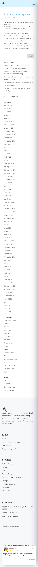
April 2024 (7, 196)
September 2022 (9, 257)
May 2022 (7, 270)
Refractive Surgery (10, 359)
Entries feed (8, 384)
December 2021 (9, 286)
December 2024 (9, 170)
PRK (5, 356)
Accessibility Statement (11, 449)
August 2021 (8, 299)
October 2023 (8, 215)
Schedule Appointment (11, 442)
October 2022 (8, 254)
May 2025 (7, 154)
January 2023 (8, 244)
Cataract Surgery (10, 29)
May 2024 (7, 192)
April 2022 (7, 273)
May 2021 (7, 309)
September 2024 (9, 180)
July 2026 (7, 109)
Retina (6, 362)
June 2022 (7, 267)
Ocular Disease (9, 353)
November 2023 (9, 212)
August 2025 (8, 144)
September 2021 (9, 296)
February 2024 (9, 202)
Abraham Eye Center (13, 26)
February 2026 (9, 125)
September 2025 (9, 141)
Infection (7, 340)
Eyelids (6, 333)
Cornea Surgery (8, 474)
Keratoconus (8, 343)
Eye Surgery (20, 29)
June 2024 (7, 189)
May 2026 (7, 115)
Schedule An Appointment (11, 526)
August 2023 (8, 221)
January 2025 (8, 167)
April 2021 (7, 312)
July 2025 (7, 147)
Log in (6, 380)
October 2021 (8, 292)
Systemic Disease (10, 366)
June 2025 (7, 151)
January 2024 (8, 205)
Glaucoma (7, 337)
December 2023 (9, 209)
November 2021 (9, 289)
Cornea (6, 324)
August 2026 (8, 105)
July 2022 (7, 263)
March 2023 (8, 238)
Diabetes (5, 487)
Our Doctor (6, 445)
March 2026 (8, 122)
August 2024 (8, 183)
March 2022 (8, 276)
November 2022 (9, 251)
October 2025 (8, 138)
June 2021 (7, 305)
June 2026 (7, 112)
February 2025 (9, 163)
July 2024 (7, 186)
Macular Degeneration (10, 484)
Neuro (6, 349)
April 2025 (7, 157)
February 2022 (9, 280)
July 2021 (7, 302)
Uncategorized (9, 369)
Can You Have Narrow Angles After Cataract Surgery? (19, 23)
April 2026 (7, 118)
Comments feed (9, 387)
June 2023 (7, 228)
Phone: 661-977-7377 (10, 513)
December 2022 (9, 247)
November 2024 (9, 173)
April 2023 (7, 234)
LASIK (6, 346)
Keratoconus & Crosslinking (13, 477)
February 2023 (9, 241)
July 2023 (7, 225)
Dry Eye (6, 327)
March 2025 (8, 160)
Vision (6, 372)
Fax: (10, 516)
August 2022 (8, 260)
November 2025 (9, 134)
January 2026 (8, 128)
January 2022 (8, 283)
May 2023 (7, 231)
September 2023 (9, 218)
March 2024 (8, 199)
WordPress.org (9, 390)
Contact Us (6, 439)
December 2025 (9, 131)
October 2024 (8, 176)
